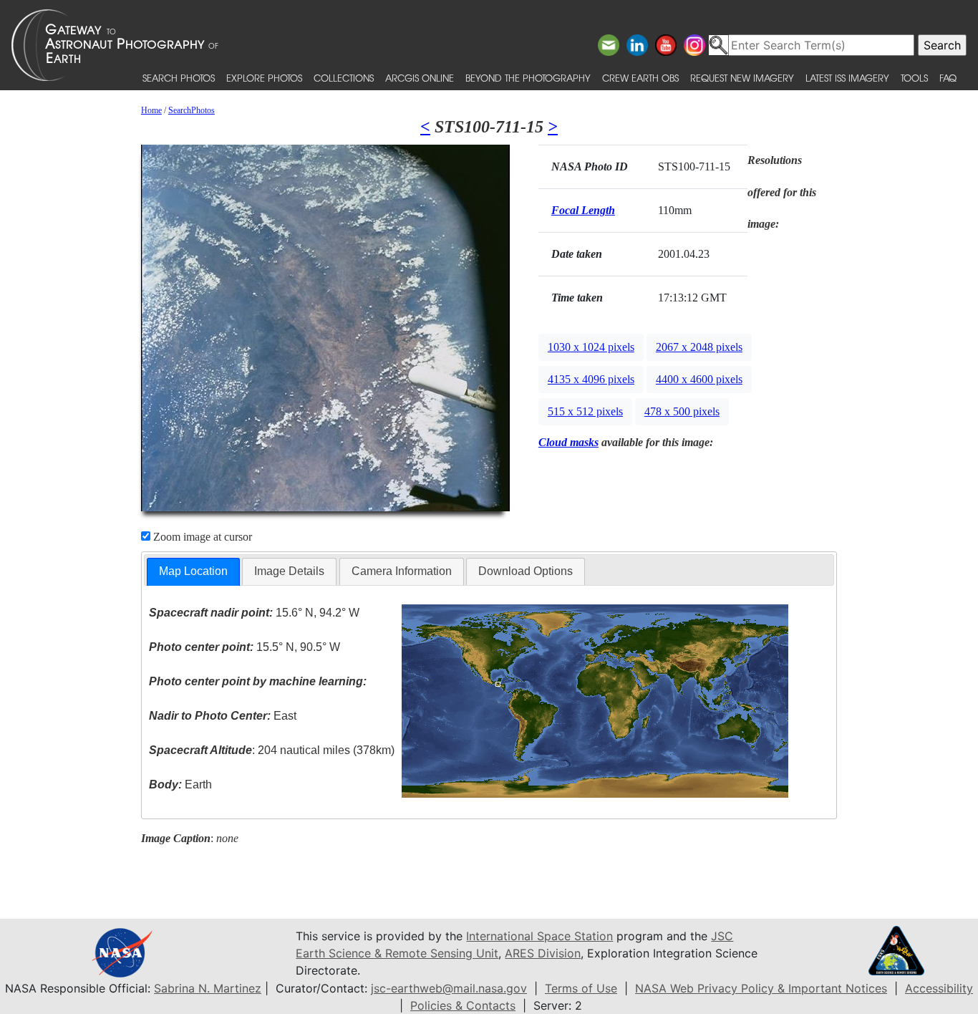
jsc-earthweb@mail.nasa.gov (449, 988)
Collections (344, 77)
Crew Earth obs (640, 77)
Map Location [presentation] (193, 571)
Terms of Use (581, 988)
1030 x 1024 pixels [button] (591, 347)
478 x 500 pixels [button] (682, 411)
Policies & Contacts (462, 1005)
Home (151, 110)
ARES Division (543, 953)
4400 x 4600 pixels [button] (699, 379)
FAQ (948, 77)
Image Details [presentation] (289, 571)
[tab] (193, 572)
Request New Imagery (742, 77)
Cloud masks (568, 442)
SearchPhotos (191, 110)
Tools (914, 77)
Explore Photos (264, 77)
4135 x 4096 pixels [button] (591, 379)
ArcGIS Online (419, 77)
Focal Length (583, 210)
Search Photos (178, 77)
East (222, 716)
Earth (180, 784)
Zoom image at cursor (201, 537)
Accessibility (939, 988)
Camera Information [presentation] (402, 571)
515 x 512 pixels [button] (585, 411)
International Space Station (539, 936)
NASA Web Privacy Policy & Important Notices (761, 988)
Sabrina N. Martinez (207, 988)
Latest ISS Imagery (847, 77)
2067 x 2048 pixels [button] (699, 347)
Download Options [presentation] (525, 571)
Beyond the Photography (528, 77)
